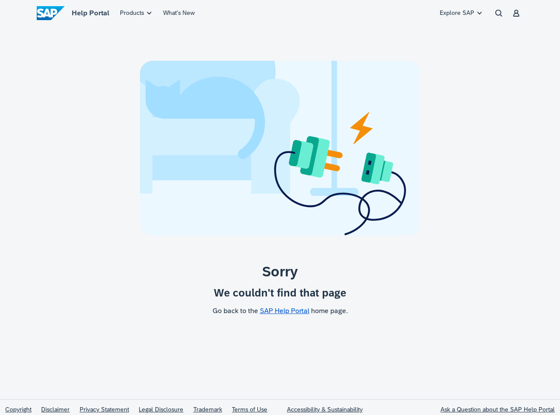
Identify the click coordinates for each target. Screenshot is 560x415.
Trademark (207, 409)
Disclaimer (55, 409)
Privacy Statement (104, 409)
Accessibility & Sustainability (325, 409)
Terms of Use (249, 409)
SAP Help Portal (284, 310)
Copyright (18, 409)
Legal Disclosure (161, 409)
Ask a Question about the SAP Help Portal (498, 409)
